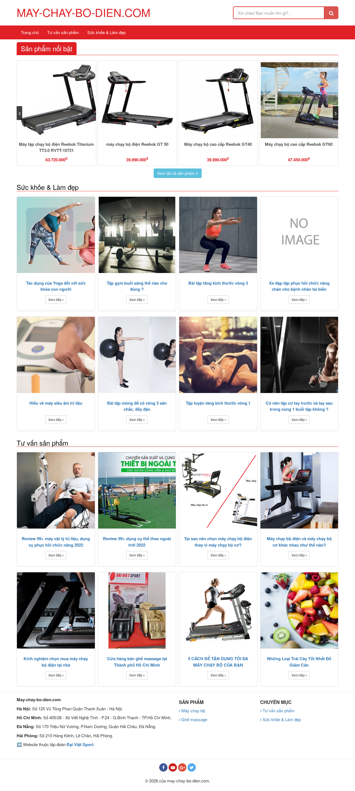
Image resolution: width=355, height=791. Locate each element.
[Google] (182, 767)
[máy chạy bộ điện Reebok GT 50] (57, 100)
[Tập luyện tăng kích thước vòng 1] (218, 355)
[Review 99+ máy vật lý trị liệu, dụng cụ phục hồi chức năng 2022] (56, 490)
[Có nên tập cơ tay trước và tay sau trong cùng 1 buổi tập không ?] (299, 355)
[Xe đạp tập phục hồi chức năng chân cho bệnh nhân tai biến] (299, 235)
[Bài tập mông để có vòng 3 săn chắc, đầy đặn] (137, 355)
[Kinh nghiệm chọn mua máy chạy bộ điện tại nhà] (56, 610)
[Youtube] (173, 767)
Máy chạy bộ (192, 710)
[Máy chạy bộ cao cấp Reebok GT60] (218, 100)
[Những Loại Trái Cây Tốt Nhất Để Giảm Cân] (299, 610)
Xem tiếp (55, 299)
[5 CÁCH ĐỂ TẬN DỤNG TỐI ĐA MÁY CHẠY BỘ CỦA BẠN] (218, 610)
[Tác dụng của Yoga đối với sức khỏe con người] (56, 235)
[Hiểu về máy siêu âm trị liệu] (56, 355)
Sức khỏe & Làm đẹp (106, 32)
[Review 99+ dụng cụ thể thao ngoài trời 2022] (137, 490)
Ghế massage (193, 719)
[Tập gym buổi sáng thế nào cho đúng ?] (137, 235)
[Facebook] (163, 767)
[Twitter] (191, 767)
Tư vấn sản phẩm (63, 32)
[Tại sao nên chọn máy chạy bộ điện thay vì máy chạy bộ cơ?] (218, 490)
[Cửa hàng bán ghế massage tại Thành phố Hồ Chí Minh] (137, 610)
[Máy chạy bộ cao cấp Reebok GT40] (137, 100)
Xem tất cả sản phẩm (176, 173)
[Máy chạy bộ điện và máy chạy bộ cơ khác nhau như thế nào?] (299, 490)
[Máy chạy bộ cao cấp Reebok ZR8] (299, 100)
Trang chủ (30, 32)
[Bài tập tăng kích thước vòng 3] (218, 235)
